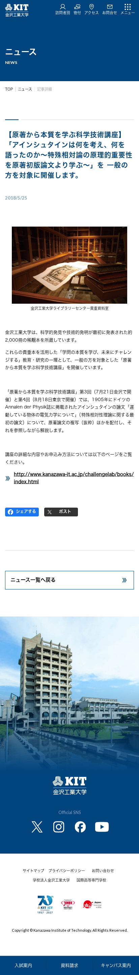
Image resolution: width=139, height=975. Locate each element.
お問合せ (109, 13)
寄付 (77, 13)
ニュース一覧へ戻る (33, 579)
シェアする (26, 511)
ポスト (65, 511)
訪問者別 (62, 13)
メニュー (127, 13)
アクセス (91, 13)
